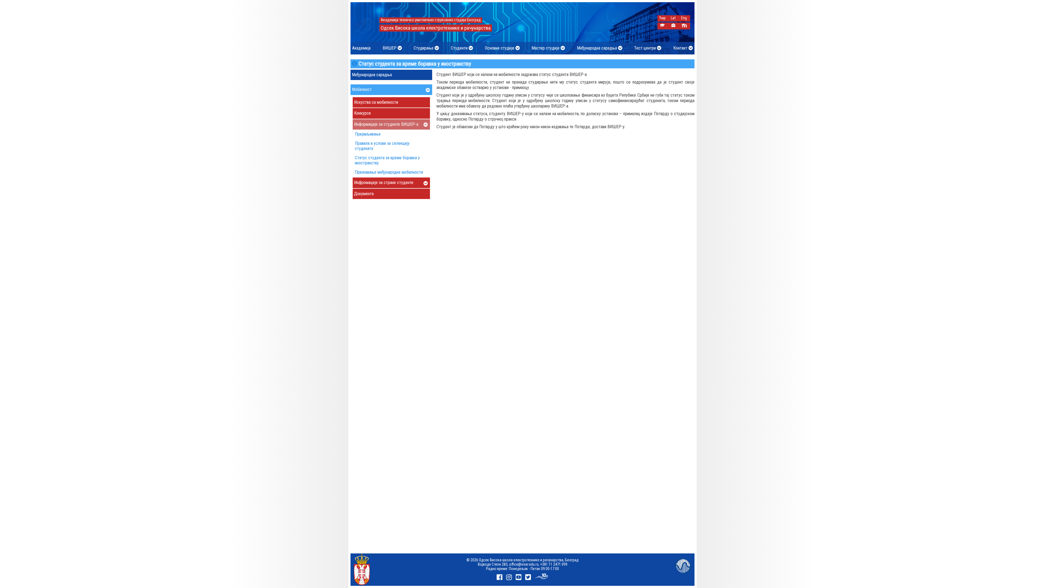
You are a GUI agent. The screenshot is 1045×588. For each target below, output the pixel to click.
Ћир (662, 18)
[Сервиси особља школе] (673, 26)
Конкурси (362, 113)
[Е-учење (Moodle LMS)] (684, 26)
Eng (684, 18)
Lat (673, 18)
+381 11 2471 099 (553, 564)
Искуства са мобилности (376, 102)
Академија (361, 48)
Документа (364, 193)
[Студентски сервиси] (662, 26)
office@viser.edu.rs (524, 564)
